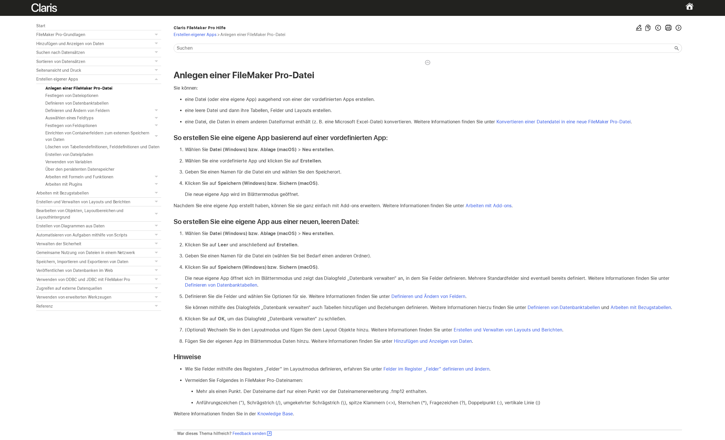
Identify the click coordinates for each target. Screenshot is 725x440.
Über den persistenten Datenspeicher (79, 169)
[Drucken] (668, 27)
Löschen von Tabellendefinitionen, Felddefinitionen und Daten (102, 147)
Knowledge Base (275, 413)
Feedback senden (249, 433)
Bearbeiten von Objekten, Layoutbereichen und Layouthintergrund (79, 213)
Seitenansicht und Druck (58, 70)
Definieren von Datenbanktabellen (76, 103)
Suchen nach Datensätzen (60, 52)
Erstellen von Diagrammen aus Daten (70, 226)
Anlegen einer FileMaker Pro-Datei (78, 88)
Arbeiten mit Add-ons (488, 205)
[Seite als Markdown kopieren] (648, 27)
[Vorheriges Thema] (658, 27)
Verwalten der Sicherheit (58, 244)
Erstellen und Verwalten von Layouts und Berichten (83, 202)
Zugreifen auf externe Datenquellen (69, 288)
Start (40, 26)
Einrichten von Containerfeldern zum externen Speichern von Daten (97, 136)
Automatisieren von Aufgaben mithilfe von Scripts (81, 235)
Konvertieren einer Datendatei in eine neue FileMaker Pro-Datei (563, 121)
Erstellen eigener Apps (57, 79)
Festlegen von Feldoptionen (71, 125)
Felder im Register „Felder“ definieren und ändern (436, 369)
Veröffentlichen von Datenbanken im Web (74, 270)
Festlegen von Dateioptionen (71, 95)
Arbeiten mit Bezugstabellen (62, 193)
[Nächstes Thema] (678, 27)
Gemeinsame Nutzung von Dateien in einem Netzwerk (85, 252)
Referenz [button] (44, 306)
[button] (157, 34)
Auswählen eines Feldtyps (69, 118)
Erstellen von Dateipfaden (69, 154)
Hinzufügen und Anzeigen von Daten (70, 43)
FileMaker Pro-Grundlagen (60, 34)
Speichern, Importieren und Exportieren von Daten (82, 261)
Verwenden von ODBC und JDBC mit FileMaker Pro (83, 279)
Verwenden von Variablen (68, 162)
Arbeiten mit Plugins (63, 184)
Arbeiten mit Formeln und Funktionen (79, 177)
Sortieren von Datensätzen (60, 61)
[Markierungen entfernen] (639, 27)
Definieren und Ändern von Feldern (77, 110)
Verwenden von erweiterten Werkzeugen (73, 297)
